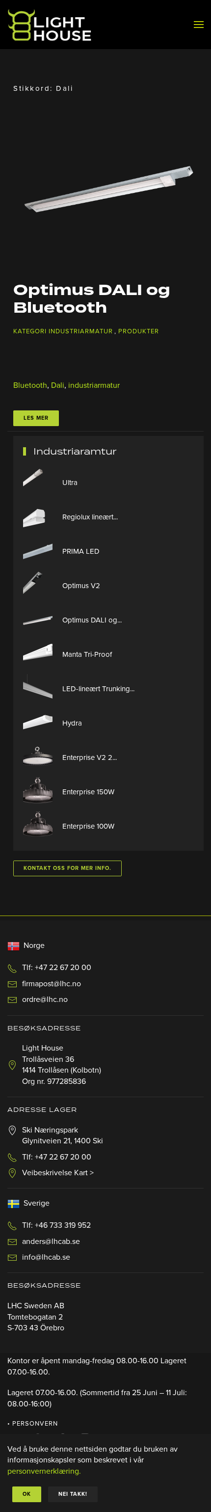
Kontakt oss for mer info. (67, 868)
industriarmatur (94, 385)
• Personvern (32, 1424)
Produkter (138, 331)
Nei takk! (72, 1494)
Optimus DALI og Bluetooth (91, 299)
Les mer (36, 418)
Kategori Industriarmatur (63, 331)
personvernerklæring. (44, 1471)
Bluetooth (30, 385)
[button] (199, 24)
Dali (57, 385)
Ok (27, 1494)
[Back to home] (49, 24)
